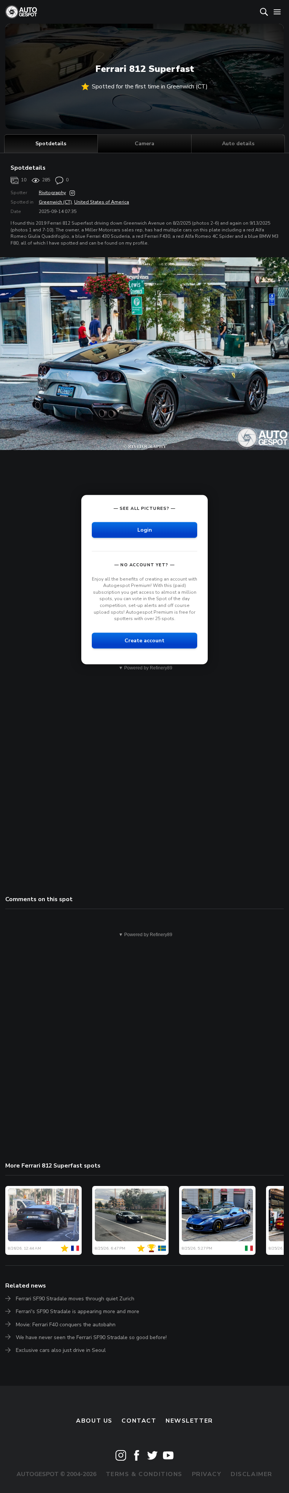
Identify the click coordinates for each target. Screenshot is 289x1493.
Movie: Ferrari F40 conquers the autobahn (66, 1324)
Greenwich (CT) (55, 202)
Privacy (207, 1474)
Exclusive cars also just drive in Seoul (61, 1350)
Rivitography (52, 193)
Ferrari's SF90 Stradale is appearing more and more (77, 1311)
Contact (139, 1421)
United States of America (101, 202)
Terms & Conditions (144, 1474)
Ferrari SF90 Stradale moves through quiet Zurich (75, 1298)
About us (94, 1421)
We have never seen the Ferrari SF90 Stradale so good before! (91, 1337)
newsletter (189, 1421)
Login (144, 529)
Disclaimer (251, 1474)
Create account (144, 640)
